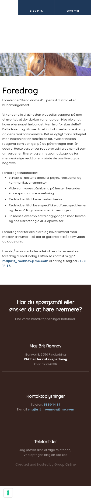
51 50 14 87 (52, 404)
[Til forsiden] (46, 26)
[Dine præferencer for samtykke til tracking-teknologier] (8, 492)
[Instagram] (38, 42)
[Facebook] (53, 42)
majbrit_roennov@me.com (25, 261)
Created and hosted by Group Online (45, 464)
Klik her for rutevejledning (45, 359)
